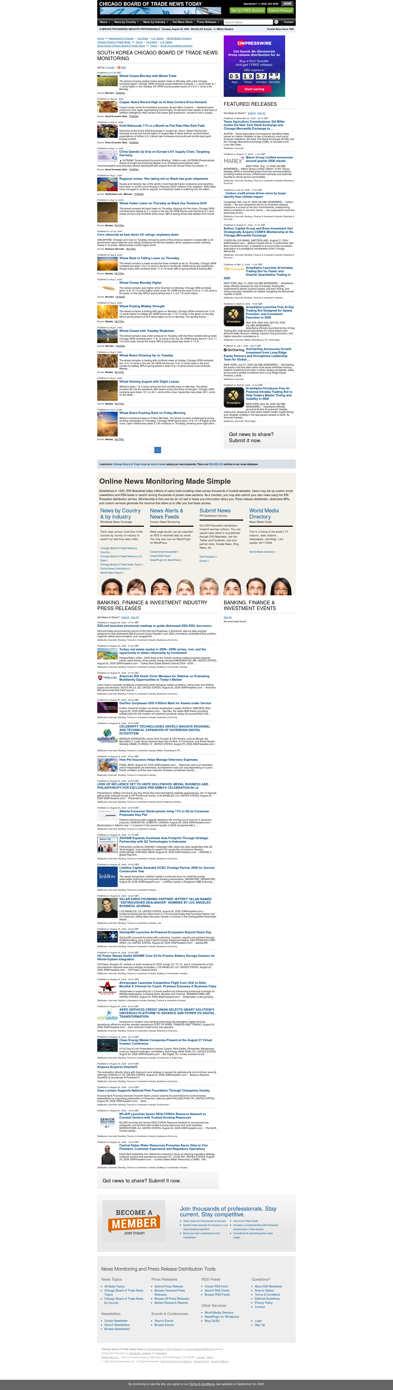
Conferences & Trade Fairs (169, 1057)
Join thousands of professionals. (221, 1208)
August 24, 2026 (118, 895)
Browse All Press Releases (172, 1298)
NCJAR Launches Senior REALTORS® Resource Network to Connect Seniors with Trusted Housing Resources (162, 1116)
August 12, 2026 (245, 154)
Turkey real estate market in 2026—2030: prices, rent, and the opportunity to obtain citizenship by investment (162, 651)
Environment (163, 1104)
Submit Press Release (169, 1286)
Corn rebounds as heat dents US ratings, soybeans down (138, 234)
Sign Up (260, 1325)
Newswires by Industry (121, 38)
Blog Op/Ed (212, 1321)
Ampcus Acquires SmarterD (117, 1067)
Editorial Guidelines (267, 1298)
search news (158, 464)
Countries (142, 38)
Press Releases (207, 22)
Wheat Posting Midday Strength (142, 306)
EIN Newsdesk (155, 1349)
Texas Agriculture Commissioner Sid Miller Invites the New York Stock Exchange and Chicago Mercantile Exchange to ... (254, 125)
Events (203, 560)
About (103, 22)
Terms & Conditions (267, 1294)
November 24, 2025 (246, 118)
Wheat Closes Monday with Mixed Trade (147, 75)
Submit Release (280, 10)
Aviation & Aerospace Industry (132, 1000)
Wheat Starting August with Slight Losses (149, 381)
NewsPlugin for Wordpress (222, 1316)
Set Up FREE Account (247, 10)
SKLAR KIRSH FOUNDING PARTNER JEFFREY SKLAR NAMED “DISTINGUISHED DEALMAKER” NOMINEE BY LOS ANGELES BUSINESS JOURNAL (165, 902)
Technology (274, 339)
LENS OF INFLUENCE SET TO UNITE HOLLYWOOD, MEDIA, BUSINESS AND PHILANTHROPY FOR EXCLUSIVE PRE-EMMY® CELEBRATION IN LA (152, 786)
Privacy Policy (264, 1303)
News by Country (125, 22)
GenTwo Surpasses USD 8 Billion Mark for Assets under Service (165, 703)
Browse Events (164, 1325)
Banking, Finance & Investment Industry (263, 180)
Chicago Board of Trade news (130, 464)
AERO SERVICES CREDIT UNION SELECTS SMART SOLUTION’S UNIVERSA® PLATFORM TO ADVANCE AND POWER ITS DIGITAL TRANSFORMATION (167, 1013)
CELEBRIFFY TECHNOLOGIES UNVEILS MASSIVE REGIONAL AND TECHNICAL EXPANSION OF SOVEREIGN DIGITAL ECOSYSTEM (164, 730)
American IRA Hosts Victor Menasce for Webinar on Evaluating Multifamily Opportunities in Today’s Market (164, 678)
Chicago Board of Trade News (114, 42)
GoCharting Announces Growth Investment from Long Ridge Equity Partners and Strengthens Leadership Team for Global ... (257, 354)
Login (258, 1321)
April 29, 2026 (243, 303)
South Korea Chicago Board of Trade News (121, 45)
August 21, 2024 (245, 225)
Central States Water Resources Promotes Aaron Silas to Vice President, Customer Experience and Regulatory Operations (163, 1147)
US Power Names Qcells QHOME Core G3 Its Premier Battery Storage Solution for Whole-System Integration (156, 957)
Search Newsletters (117, 1325)
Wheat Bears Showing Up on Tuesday (146, 355)
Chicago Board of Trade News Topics (120, 564)
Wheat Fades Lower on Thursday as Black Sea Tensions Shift (163, 203)
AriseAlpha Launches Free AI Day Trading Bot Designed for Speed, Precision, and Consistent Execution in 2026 (270, 312)
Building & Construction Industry (172, 667)
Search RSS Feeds (217, 1290)
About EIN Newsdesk (268, 1286)
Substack (162, 1353)
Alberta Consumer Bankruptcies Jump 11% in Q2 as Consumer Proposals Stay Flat (164, 813)
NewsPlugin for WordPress (165, 560)
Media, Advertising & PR (256, 339)
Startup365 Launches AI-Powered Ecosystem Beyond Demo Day (165, 932)
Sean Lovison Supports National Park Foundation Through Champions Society (153, 1090)
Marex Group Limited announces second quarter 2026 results (269, 159)
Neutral (119, 225)
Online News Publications (114, 568)
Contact (289, 22)
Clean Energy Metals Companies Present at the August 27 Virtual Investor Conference (165, 1042)
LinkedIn (146, 1353)
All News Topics (114, 1286)
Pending (120, 93)
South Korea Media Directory (176, 45)
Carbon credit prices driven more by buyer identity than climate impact (255, 195)
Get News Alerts (183, 22)
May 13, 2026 (243, 264)
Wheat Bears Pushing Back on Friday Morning (152, 412)
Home (100, 38)
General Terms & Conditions (176, 1361)
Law (159, 923)
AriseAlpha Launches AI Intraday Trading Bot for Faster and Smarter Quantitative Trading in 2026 (258, 272)
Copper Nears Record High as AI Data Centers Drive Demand (163, 102)
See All (261, 113)
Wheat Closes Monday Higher (140, 282)
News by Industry (154, 22)
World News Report (111, 572)
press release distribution (200, 1349)
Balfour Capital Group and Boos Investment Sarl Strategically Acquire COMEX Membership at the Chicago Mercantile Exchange (258, 231)
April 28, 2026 (243, 385)
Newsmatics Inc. (110, 1357)
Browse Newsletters (117, 1329)
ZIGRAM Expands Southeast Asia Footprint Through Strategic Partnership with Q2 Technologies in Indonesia (163, 840)
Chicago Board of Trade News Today (150, 3)
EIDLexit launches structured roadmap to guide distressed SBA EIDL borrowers (154, 625)
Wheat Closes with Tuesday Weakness (146, 330)
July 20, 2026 (243, 190)
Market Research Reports (171, 1303)
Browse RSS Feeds (217, 1294)
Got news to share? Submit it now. (251, 437)
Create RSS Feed (160, 555)
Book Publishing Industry (169, 801)
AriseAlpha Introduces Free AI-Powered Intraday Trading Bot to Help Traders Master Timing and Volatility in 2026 (269, 393)
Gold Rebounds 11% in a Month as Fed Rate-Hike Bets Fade (162, 125)
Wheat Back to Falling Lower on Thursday (149, 258)
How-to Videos (264, 1290)
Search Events (164, 1321)
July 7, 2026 (242, 345)
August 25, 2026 (118, 622)
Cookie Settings (220, 1361)
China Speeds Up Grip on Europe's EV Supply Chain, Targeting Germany (164, 153)
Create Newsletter (116, 1321)
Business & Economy (167, 639)
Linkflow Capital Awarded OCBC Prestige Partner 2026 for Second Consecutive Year (166, 869)
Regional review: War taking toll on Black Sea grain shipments (163, 178)
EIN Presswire (207, 556)
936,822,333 (197, 29)
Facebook (134, 1353)
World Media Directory (179, 38)
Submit (252, 113)
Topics (139, 42)
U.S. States (157, 38)
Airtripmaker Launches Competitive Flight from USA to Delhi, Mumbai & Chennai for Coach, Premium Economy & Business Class (167, 984)
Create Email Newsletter (163, 551)
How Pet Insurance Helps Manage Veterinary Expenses (158, 759)
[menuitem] (123, 1292)
